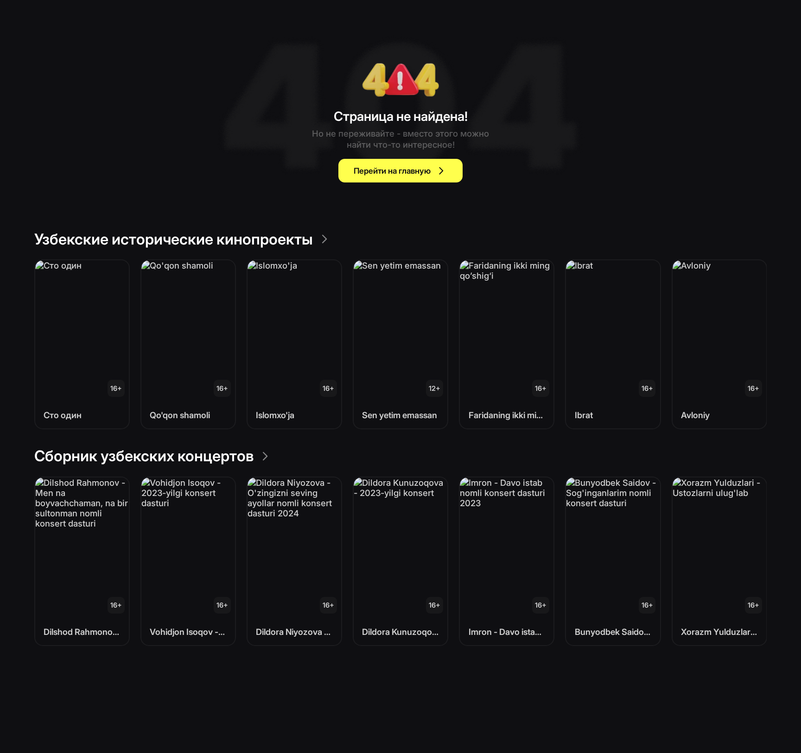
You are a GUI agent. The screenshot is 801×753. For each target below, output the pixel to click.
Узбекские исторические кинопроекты (173, 239)
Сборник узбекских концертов (144, 456)
